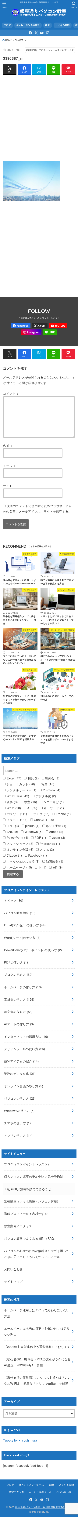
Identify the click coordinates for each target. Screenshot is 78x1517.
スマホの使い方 (17, 1123)
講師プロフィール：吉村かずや (26, 1213)
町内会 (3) (51, 778)
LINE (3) (12, 825)
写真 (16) (47, 784)
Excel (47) (13, 778)
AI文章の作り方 (18, 1011)
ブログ (7, 25)
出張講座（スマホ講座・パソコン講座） (32, 1201)
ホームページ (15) (18, 867)
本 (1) (41, 867)
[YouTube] (42, 32)
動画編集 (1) (54, 861)
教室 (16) (30, 802)
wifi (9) (57, 867)
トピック (13, 900)
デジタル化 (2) (45, 796)
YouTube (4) (51, 790)
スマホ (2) (46, 849)
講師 (47, 25)
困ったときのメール (40, 1492)
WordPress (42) (17, 796)
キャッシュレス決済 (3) (22, 861)
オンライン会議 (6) (19, 849)
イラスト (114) (16, 819)
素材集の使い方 (19, 999)
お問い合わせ (13, 1269)
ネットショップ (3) (19, 843)
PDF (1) (40, 837)
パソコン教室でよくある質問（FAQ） (30, 1238)
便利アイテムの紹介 (21, 1061)
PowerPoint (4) (16, 837)
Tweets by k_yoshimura (20, 1440)
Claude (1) (13, 855)
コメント (10, 393)
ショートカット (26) (20, 784)
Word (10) (13, 808)
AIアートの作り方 (19, 1024)
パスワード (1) (16, 813)
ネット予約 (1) (55, 825)
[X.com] (36, 32)
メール (9, 465)
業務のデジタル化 (19, 1073)
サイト (7, 485)
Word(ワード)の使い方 (22, 937)
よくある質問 (63, 25)
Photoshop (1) (49, 843)
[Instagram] (47, 32)
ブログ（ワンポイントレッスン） (27, 1164)
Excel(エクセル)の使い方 (24, 925)
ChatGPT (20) (43, 819)
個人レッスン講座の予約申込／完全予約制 (33, 1176)
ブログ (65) (40, 813)
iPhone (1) (63, 813)
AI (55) (31, 808)
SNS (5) (11, 831)
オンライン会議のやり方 (23, 1086)
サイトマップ (13, 1281)
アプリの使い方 (18, 1135)
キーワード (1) (53, 808)
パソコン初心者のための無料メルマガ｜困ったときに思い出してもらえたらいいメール (36, 1253)
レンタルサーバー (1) (20, 790)
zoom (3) (58, 837)
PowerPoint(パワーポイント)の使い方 (33, 950)
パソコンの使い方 (19, 1098)
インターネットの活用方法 (26, 1036)
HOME (8, 40)
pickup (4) (32, 825)
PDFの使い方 (16, 962)
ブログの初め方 (18, 974)
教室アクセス (16, 1492)
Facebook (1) (37, 855)
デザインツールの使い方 (24, 1049)
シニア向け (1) (53, 802)
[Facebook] (30, 32)
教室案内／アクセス (18, 1226)
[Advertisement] (39, 117)
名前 (7, 445)
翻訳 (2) (33, 778)
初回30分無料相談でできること (29, 1189)
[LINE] (50, 332)
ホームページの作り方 (23, 987)
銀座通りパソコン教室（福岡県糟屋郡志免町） (41, 1507)
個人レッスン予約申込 (28, 25)
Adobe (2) (55, 831)
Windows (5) (33, 831)
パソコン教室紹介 (19, 912)
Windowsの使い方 (19, 1110)
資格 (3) (11, 802)
